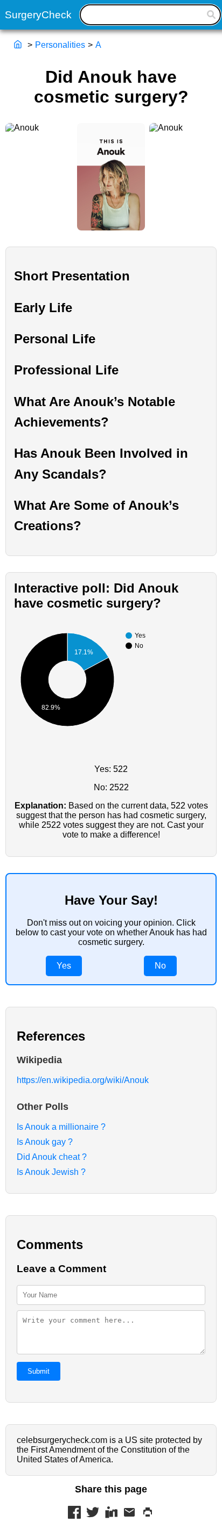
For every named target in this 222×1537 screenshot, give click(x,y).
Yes (64, 965)
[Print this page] (147, 1513)
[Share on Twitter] (92, 1513)
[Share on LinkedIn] (111, 1513)
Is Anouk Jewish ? (51, 1172)
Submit (38, 1371)
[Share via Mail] (129, 1513)
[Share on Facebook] (74, 1513)
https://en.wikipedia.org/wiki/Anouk (83, 1080)
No (160, 965)
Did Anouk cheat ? (52, 1156)
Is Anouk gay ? (45, 1141)
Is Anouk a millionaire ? (61, 1126)
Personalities (60, 44)
